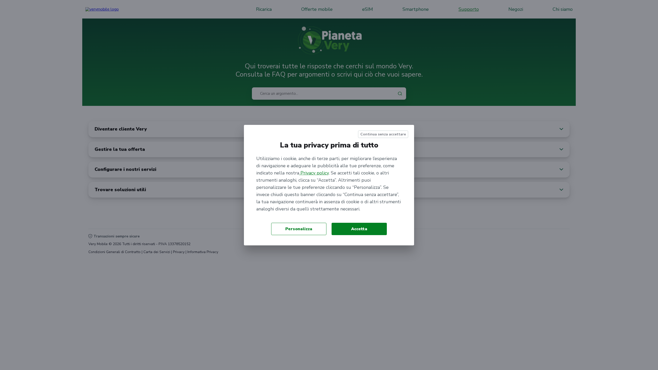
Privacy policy (314, 173)
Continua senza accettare (383, 134)
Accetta (359, 229)
